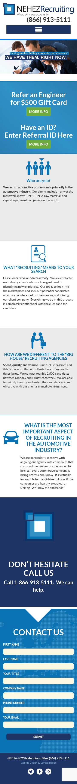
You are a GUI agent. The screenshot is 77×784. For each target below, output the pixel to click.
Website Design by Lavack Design (38, 762)
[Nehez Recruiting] (38, 9)
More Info (38, 112)
